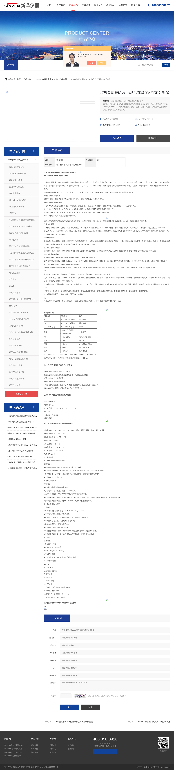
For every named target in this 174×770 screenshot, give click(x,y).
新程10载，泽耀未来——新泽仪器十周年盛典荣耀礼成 (22, 462)
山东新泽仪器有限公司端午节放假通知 (22, 468)
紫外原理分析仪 (15, 180)
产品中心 (73, 5)
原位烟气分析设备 (16, 207)
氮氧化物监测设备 (16, 167)
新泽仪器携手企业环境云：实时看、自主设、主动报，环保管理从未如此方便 (22, 445)
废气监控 (13, 279)
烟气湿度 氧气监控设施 (18, 312)
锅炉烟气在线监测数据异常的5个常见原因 (22, 422)
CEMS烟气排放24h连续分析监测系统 (24, 332)
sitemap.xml (165, 767)
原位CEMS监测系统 (17, 200)
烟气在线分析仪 (15, 346)
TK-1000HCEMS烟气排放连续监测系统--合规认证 (13, 752)
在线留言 (123, 5)
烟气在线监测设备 (16, 379)
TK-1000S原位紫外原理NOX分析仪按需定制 (13, 749)
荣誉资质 (53, 752)
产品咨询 (117, 138)
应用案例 (34, 749)
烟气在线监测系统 (16, 372)
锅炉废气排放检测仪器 (18, 233)
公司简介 (53, 745)
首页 (48, 5)
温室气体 (13, 213)
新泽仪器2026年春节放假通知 (20, 456)
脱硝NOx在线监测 (16, 187)
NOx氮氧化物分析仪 (17, 174)
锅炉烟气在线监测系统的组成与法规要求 (22, 416)
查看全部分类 (21, 394)
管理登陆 (156, 767)
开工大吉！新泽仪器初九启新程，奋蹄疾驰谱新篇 (22, 451)
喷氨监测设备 (14, 193)
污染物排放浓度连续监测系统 (21, 253)
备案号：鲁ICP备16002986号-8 (46, 767)
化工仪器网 (148, 767)
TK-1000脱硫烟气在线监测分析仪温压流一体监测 (72, 722)
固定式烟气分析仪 (16, 326)
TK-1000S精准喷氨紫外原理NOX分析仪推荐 (13, 756)
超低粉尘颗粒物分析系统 (19, 266)
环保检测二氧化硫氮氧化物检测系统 (24, 220)
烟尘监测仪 (13, 240)
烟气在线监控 (14, 293)
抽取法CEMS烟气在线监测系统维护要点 (22, 433)
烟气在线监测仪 (15, 365)
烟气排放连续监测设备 (18, 352)
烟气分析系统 (14, 339)
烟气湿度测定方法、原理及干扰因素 (22, 428)
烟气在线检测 (14, 273)
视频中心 (110, 5)
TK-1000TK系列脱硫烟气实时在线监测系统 (152, 722)
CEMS (12, 286)
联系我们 (135, 5)
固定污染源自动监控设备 (19, 246)
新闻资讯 (86, 5)
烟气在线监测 (61, 79)
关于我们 (61, 5)
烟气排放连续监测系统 (18, 359)
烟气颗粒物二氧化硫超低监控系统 (23, 299)
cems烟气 (13, 306)
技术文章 (98, 5)
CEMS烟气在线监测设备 (43, 79)
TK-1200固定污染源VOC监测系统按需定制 (13, 745)
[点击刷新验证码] (80, 696)
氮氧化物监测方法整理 (17, 439)
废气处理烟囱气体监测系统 (20, 226)
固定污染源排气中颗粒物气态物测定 (24, 260)
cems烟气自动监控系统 (19, 319)
